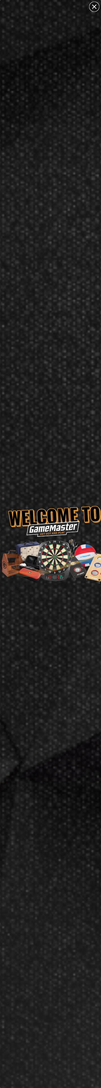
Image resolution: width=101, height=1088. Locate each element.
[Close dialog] (94, 6)
